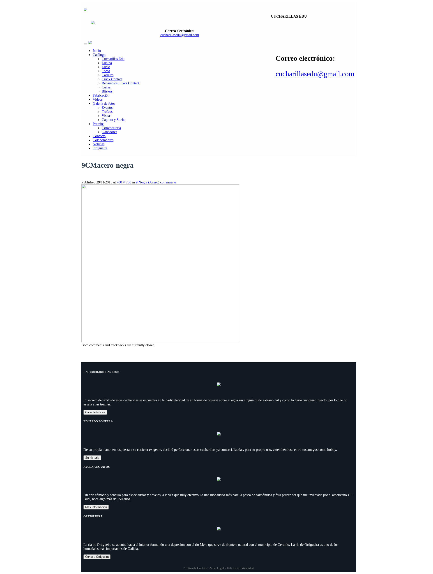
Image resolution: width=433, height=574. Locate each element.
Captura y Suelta (113, 120)
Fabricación (101, 95)
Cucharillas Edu (113, 59)
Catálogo (99, 55)
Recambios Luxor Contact (120, 83)
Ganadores (109, 132)
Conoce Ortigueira (97, 556)
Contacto (99, 136)
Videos (98, 99)
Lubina (107, 63)
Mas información (96, 507)
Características (95, 412)
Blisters (107, 91)
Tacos (106, 71)
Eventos (107, 107)
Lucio (106, 67)
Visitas (106, 116)
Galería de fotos (104, 103)
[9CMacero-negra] (160, 341)
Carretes (107, 75)
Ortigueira (100, 148)
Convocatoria (111, 128)
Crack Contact (112, 79)
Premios (98, 124)
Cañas (106, 87)
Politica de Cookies (195, 568)
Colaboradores (103, 140)
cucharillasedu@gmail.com (315, 74)
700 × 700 (124, 182)
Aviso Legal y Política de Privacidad (231, 568)
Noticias (98, 144)
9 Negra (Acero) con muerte (156, 182)
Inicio (97, 51)
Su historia (92, 457)
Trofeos (107, 111)
